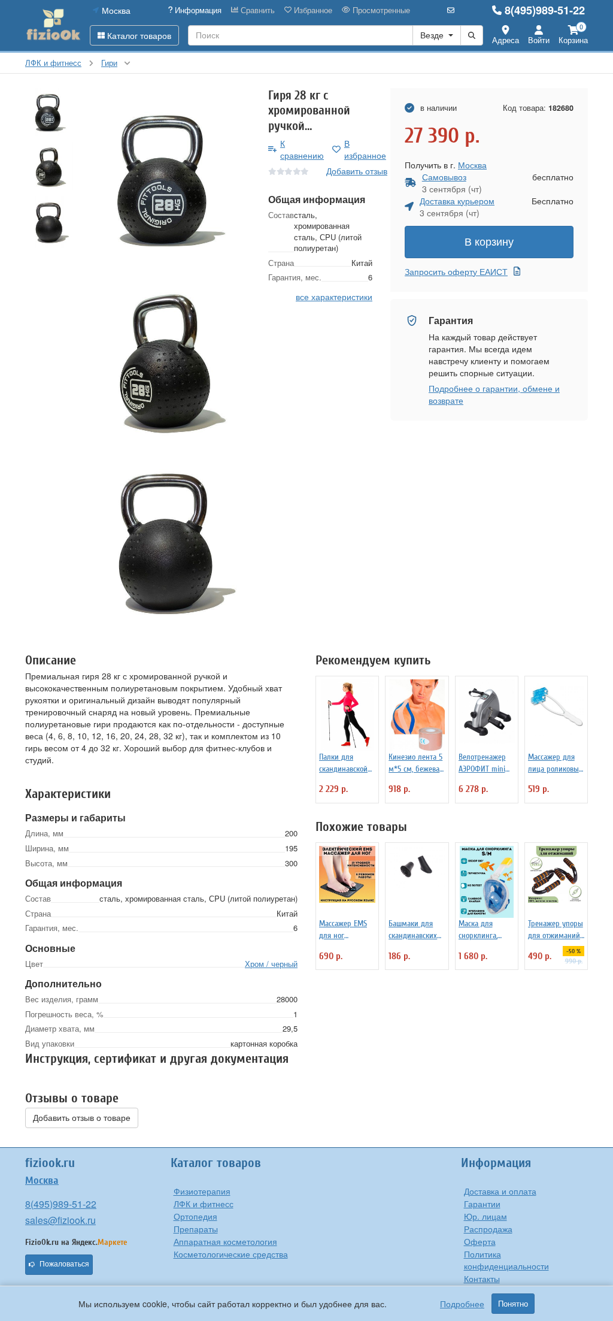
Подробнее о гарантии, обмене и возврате (494, 394)
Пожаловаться (64, 1264)
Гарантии (482, 1204)
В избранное (365, 149)
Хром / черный (271, 963)
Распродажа (488, 1229)
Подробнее (462, 1304)
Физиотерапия (202, 1191)
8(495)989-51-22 (545, 10)
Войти (539, 40)
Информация (196, 10)
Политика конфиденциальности (506, 1260)
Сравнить (256, 10)
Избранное (312, 10)
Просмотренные (380, 10)
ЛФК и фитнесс (203, 1204)
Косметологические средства (231, 1254)
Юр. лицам (485, 1216)
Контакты (482, 1278)
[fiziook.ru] (53, 25)
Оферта (480, 1241)
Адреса (505, 40)
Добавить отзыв (356, 171)
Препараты (196, 1229)
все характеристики (334, 297)
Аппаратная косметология (225, 1241)
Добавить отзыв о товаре (82, 1118)
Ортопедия (195, 1216)
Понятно (513, 1303)
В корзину (489, 242)
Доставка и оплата (500, 1191)
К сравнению (302, 149)
